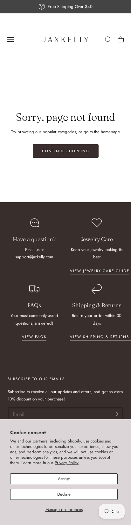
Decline (64, 494)
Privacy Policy (67, 463)
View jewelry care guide (99, 270)
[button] (10, 39)
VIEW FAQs (34, 336)
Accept (64, 479)
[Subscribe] (115, 414)
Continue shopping (65, 151)
